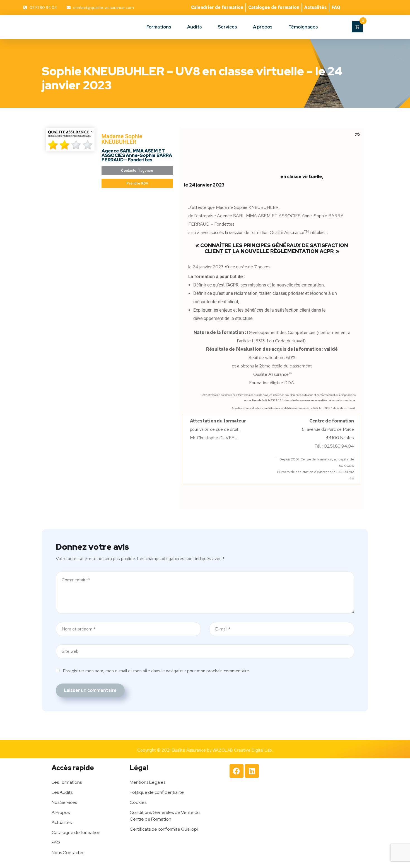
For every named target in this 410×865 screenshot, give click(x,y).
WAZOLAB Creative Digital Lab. (243, 750)
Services (227, 27)
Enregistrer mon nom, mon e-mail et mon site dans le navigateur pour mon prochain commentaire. (156, 671)
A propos (262, 27)
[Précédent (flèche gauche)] (10, 432)
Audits (194, 27)
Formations (158, 27)
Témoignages (303, 27)
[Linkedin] (252, 771)
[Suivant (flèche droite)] (400, 432)
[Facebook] (236, 771)
